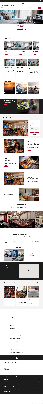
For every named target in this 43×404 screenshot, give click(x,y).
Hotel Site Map (7, 391)
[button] (37, 0)
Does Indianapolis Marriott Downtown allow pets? (15, 338)
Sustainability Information (12, 328)
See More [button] (23, 32)
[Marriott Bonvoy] (40, 0)
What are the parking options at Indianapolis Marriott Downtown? (17, 341)
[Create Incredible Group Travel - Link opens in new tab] (33, 88)
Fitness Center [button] (15, 242)
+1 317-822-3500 (39, 5)
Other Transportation (6, 273)
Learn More (34, 134)
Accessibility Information (12, 325)
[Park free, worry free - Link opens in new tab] (21, 88)
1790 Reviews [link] (17, 5)
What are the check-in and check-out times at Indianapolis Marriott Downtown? (18, 335)
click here (39, 402)
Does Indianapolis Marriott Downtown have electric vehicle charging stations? (18, 349)
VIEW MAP (34, 5)
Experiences (5, 368)
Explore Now (28, 150)
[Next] (39, 88)
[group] (21, 106)
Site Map (4, 391)
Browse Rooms (34, 132)
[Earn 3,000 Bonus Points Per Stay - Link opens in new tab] (9, 88)
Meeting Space (6, 242)
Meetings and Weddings (6, 369)
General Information (12, 322)
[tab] (14, 236)
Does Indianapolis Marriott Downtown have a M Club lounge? (16, 352)
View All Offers (37, 81)
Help (9, 391)
